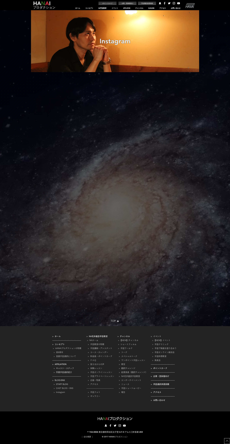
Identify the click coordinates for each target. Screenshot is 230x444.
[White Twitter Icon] (169, 3)
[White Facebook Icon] (164, 3)
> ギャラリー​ (93, 396)
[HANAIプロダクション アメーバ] (160, 3)
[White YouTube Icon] (178, 3)
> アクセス (93, 384)
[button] (89, 8)
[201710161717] (105, 425)
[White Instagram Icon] (174, 3)
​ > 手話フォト (93, 392)
